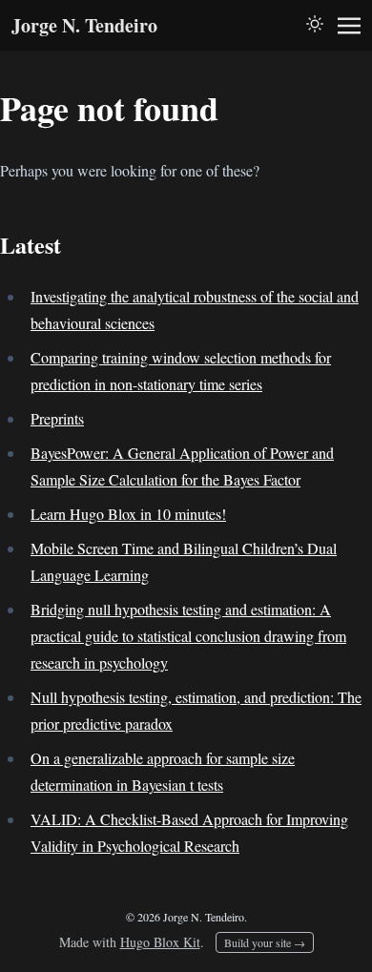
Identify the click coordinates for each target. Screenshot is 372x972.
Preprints (57, 418)
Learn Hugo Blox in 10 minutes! (128, 514)
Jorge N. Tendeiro (84, 25)
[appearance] (314, 23)
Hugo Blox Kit (160, 942)
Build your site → (264, 942)
